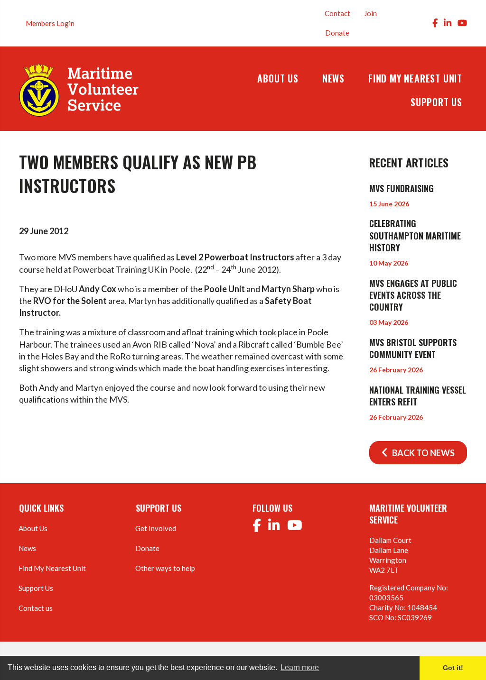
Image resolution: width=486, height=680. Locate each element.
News (27, 548)
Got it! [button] (453, 667)
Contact (337, 13)
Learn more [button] (299, 667)
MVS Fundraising (401, 188)
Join (370, 13)
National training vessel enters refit (417, 396)
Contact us (36, 608)
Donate (337, 32)
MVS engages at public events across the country (413, 295)
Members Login (50, 23)
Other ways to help (165, 568)
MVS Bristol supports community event (413, 348)
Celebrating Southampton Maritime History (415, 235)
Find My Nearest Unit (52, 568)
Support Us (36, 588)
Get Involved (155, 528)
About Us (33, 528)
